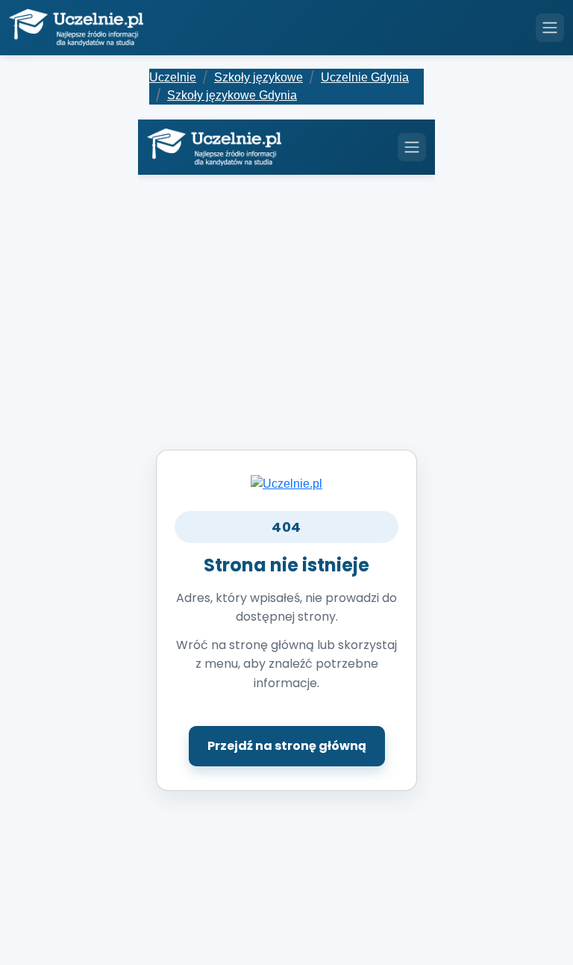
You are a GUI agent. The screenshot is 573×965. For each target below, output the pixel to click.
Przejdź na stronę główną (286, 745)
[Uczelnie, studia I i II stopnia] (76, 27)
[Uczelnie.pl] (286, 483)
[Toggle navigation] (550, 27)
